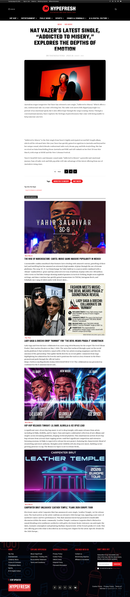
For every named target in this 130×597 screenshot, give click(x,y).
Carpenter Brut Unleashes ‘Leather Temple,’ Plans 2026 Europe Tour (58, 507)
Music (60, 24)
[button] (115, 9)
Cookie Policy (97, 586)
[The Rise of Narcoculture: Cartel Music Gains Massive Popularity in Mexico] (65, 227)
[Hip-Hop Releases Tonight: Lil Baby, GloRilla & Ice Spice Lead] (65, 394)
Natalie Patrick (59, 56)
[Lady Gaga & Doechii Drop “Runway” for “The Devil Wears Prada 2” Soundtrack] (65, 309)
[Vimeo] (118, 1)
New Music (68, 24)
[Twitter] (115, 1)
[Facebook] (110, 1)
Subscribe (117, 564)
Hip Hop (28, 338)
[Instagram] (113, 1)
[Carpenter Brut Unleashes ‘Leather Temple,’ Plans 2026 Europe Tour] (65, 476)
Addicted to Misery (61, 181)
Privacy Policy (116, 568)
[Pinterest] (75, 171)
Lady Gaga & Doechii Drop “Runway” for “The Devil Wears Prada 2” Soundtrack (63, 340)
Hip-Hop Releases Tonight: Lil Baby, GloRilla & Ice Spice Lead (54, 425)
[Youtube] (121, 1)
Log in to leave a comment (33, 190)
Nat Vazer (77, 181)
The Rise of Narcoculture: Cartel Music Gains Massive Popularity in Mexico (62, 258)
